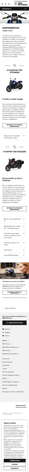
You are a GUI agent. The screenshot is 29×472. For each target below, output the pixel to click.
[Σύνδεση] (5, 3)
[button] (2, 4)
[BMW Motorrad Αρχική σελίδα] (20, 4)
